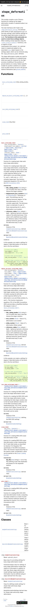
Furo (23, 606)
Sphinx (11, 606)
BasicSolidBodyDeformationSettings (16, 237)
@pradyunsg (18, 606)
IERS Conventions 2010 (13, 183)
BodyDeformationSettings (13, 424)
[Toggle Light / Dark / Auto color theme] (26, 5)
